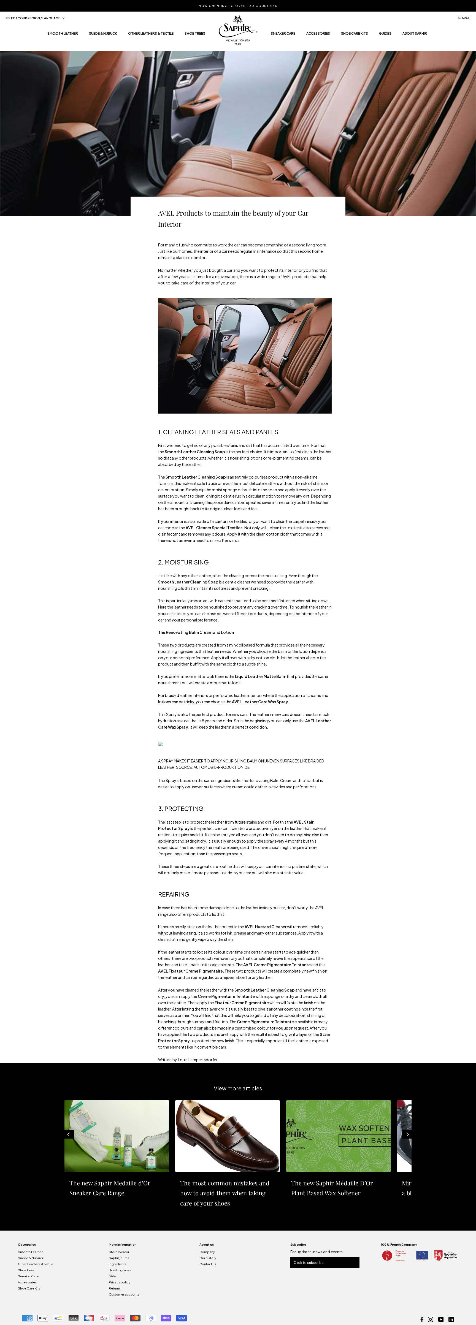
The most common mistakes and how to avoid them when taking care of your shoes (224, 1193)
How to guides (120, 1270)
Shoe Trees (26, 1270)
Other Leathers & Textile (35, 1264)
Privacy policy (119, 1282)
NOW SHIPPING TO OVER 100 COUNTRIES (238, 5)
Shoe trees (195, 34)
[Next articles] (407, 1134)
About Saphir (414, 34)
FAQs (113, 1276)
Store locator (119, 1252)
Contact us (207, 1264)
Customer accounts (124, 1294)
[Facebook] (422, 1319)
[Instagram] (430, 1319)
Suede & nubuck (103, 34)
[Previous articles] (68, 1134)
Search (464, 18)
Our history (207, 1258)
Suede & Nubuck (31, 1258)
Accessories (318, 34)
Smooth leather (62, 34)
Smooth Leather (30, 1252)
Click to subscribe (309, 1263)
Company (207, 1252)
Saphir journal (119, 1258)
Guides (385, 34)
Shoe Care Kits (354, 34)
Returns (115, 1288)
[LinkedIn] (451, 1319)
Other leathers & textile (151, 34)
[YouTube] (441, 1319)
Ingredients (117, 1264)
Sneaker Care (283, 34)
